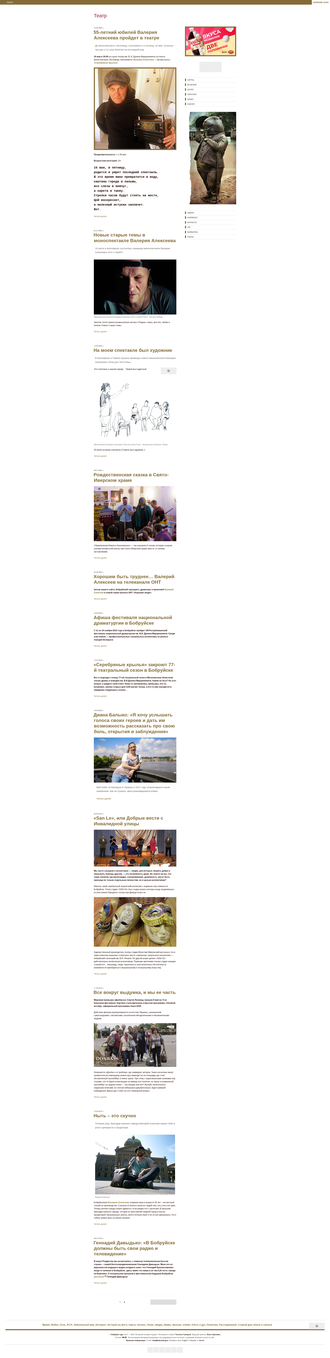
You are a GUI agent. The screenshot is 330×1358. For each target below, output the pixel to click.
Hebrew (201, 1340)
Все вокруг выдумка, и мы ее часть (135, 992)
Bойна (54, 1324)
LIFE (189, 227)
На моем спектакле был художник (133, 350)
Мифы (167, 1324)
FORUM (190, 237)
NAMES (190, 99)
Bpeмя (46, 1324)
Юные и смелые (262, 1324)
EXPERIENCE (192, 217)
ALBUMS (191, 104)
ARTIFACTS (192, 222)
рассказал (99, 1277)
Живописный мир (84, 1324)
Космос (141, 1324)
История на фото (117, 1324)
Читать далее (100, 216)
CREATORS (191, 94)
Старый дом (245, 1324)
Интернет (100, 1324)
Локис (150, 1324)
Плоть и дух (198, 1324)
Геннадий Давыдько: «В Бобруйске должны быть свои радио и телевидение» (134, 1248)
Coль (63, 1324)
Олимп (186, 1324)
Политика (212, 1324)
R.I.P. (69, 1324)
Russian (193, 1340)
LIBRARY (190, 213)
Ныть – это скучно (115, 1115)
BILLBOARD (192, 84)
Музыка (176, 1324)
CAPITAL (190, 80)
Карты (132, 1324)
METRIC (190, 89)
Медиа (159, 1324)
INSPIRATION (192, 232)
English (185, 1340)
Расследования (228, 1324)
